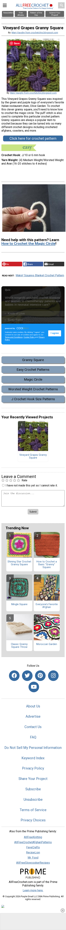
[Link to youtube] (34, 687)
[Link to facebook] (14, 675)
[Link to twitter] (27, 675)
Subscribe (33, 789)
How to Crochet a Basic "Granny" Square (46, 564)
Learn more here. (33, 890)
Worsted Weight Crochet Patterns (33, 389)
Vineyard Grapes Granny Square (33, 456)
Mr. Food (33, 857)
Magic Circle (33, 379)
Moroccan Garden (46, 644)
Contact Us (33, 727)
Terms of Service (33, 810)
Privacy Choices (33, 820)
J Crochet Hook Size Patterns (33, 399)
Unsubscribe (33, 799)
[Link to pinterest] (40, 675)
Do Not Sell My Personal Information (33, 748)
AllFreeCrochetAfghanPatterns (33, 842)
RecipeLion (33, 852)
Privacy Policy (33, 768)
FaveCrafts (33, 847)
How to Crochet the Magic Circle (28, 243)
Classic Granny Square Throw (19, 646)
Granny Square (33, 360)
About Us (33, 706)
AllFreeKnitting (33, 837)
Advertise (33, 716)
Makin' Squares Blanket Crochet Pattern (40, 275)
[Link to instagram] (53, 675)
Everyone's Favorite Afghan (47, 606)
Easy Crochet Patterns (33, 370)
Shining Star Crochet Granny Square (19, 563)
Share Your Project (33, 779)
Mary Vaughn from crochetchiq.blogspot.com (35, 32)
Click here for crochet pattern (33, 138)
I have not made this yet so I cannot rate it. (32, 485)
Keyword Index (33, 758)
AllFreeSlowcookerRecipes (33, 862)
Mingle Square (19, 604)
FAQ (33, 737)
